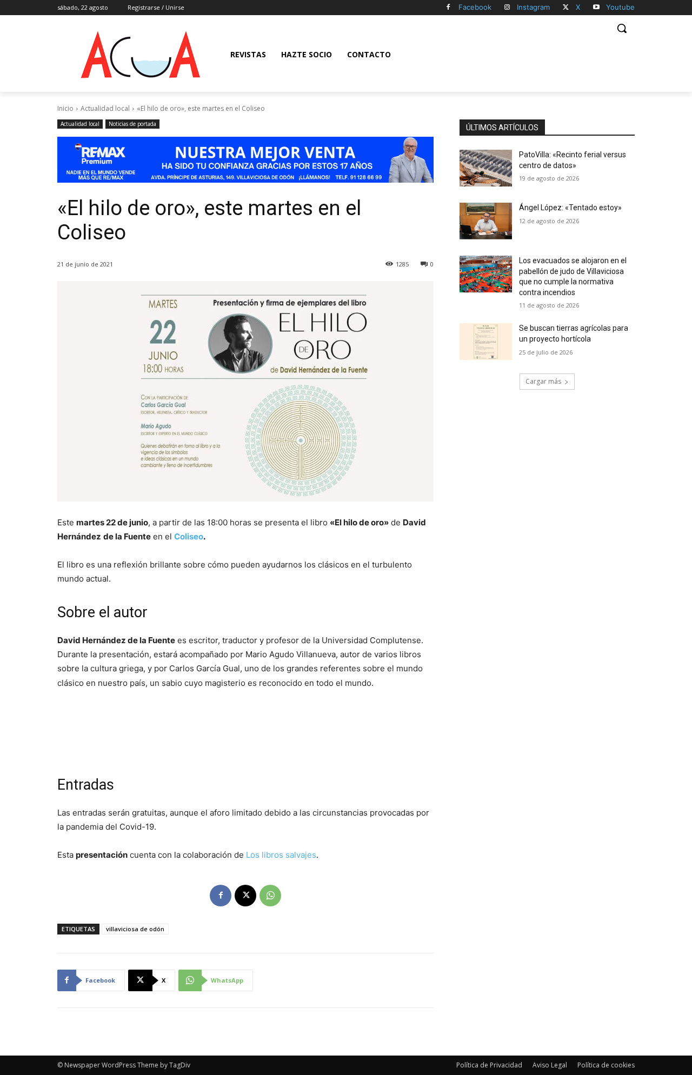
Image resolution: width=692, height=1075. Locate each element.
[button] (622, 28)
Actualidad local (105, 108)
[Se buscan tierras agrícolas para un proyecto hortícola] (486, 341)
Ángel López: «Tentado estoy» (570, 207)
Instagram (533, 7)
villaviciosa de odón (135, 929)
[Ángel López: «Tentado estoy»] (486, 221)
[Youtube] (596, 8)
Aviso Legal (550, 1065)
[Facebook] (448, 8)
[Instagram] (507, 8)
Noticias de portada (132, 124)
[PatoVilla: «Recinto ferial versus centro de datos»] (486, 168)
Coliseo (188, 536)
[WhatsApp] (270, 895)
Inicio (65, 108)
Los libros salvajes (281, 855)
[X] (566, 8)
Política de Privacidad (489, 1065)
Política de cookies (606, 1065)
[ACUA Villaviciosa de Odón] (140, 54)
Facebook (474, 7)
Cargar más (543, 381)
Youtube (620, 7)
